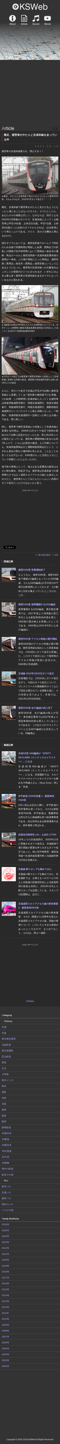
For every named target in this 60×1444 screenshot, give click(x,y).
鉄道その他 (7, 1174)
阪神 (4, 1121)
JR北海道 (7, 1151)
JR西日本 (7, 1145)
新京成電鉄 (7, 1050)
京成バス (6, 1192)
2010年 (5, 1319)
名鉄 (4, 1097)
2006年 (5, 1342)
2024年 (5, 1236)
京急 (4, 1033)
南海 (4, 1109)
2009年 (5, 1325)
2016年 (5, 1283)
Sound (35, 20)
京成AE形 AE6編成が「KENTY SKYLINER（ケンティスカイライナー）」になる (37, 757)
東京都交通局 (44, 555)
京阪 (4, 1103)
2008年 (5, 1330)
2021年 (5, 1254)
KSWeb (30, 6)
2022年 (5, 1248)
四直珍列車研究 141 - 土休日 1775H (37, 834)
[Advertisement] (30, 93)
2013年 (5, 1301)
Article (24, 20)
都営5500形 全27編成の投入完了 (35, 708)
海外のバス (7, 1204)
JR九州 (5, 1157)
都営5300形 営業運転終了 (31, 569)
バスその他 (7, 1210)
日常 (56, 555)
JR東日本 (7, 1133)
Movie (47, 20)
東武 (4, 1086)
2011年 (5, 1313)
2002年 (5, 1366)
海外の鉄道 (7, 1168)
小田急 (5, 1074)
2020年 (5, 1260)
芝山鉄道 (6, 1056)
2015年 (5, 1289)
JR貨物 (5, 1163)
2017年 (5, 1277)
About (12, 20)
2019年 (5, 1265)
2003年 (5, 1360)
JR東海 (5, 1139)
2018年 (5, 1271)
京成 (4, 1027)
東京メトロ (7, 1080)
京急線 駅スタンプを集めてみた (35, 869)
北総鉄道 (6, 1044)
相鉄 (4, 1092)
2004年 (5, 1354)
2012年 (5, 1307)
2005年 (5, 1348)
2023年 (5, 1242)
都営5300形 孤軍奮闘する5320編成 (36, 604)
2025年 (5, 1230)
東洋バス (6, 1186)
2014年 (5, 1295)
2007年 (5, 1336)
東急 (4, 1062)
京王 (4, 1068)
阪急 (4, 1115)
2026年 (5, 1224)
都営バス (6, 1198)
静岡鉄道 (6, 1127)
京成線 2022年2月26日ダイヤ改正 (36, 673)
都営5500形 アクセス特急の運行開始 (37, 638)
